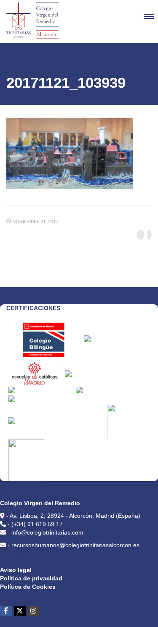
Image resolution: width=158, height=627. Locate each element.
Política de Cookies (28, 586)
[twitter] (20, 611)
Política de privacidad (31, 578)
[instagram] (33, 611)
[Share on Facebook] (141, 235)
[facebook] (6, 611)
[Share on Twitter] (149, 235)
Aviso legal (16, 569)
